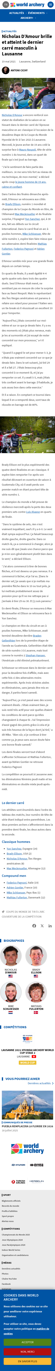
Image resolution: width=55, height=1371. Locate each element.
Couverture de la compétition (22, 916)
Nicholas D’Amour (12, 115)
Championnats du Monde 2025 (16, 1234)
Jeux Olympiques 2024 (12, 1239)
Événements (36, 13)
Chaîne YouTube (9, 1278)
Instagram (6, 1289)
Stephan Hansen (35, 655)
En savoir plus (27, 1361)
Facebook (6, 1284)
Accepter (27, 1342)
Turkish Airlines (18, 1181)
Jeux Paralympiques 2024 (13, 1245)
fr (5, 4)
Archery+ (27, 18)
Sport (7, 1195)
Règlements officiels (11, 1200)
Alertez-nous (8, 1221)
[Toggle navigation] (51, 5)
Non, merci (28, 1351)
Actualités (16, 13)
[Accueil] (27, 5)
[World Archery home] (27, 1148)
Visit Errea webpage (37, 1165)
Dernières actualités (39, 1083)
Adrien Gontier (15, 887)
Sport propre (8, 1216)
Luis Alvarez (33, 512)
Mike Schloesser (31, 234)
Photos (5, 1273)
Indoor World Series (11, 1250)
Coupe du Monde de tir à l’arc (25, 911)
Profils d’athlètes (9, 1211)
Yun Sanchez (32, 219)
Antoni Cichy (19, 70)
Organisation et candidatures (15, 1255)
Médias (7, 1262)
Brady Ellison (12, 204)
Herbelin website (37, 1181)
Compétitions (11, 1228)
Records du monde (10, 1206)
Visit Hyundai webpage (18, 1165)
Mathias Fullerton (17, 897)
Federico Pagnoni (24, 249)
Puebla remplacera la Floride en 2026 (27, 1126)
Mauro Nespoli (27, 149)
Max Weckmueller (25, 214)
